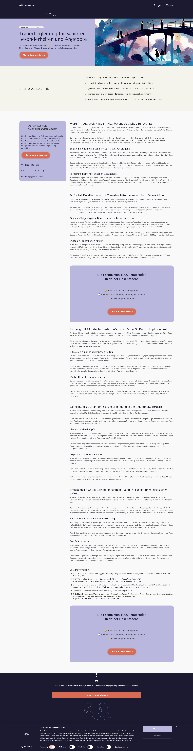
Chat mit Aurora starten (34, 55)
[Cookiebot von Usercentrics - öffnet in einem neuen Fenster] (26, 747)
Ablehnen (157, 735)
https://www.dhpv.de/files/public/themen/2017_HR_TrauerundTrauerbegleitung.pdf (107, 581)
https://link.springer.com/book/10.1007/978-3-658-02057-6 (122, 587)
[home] (27, 5)
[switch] (72, 747)
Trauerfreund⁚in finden (96, 695)
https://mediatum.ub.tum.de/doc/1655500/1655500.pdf (96, 598)
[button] (169, 5)
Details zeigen (120, 747)
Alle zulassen (157, 729)
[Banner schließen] (176, 726)
